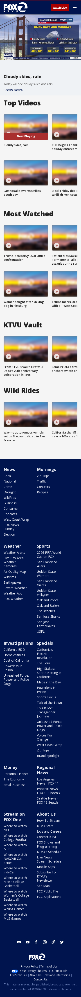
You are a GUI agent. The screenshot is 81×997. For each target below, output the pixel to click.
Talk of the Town (49, 702)
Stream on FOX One (14, 816)
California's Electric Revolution (45, 653)
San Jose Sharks (48, 616)
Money (10, 767)
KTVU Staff (45, 826)
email (19, 942)
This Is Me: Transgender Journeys (46, 712)
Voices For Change (44, 737)
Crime (8, 487)
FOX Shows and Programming (48, 844)
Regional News (46, 770)
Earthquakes (13, 582)
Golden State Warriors (46, 573)
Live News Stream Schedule (49, 859)
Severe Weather (15, 588)
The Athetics (46, 611)
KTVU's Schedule (49, 852)
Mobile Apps (46, 867)
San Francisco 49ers (47, 564)
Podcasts (10, 514)
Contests (43, 487)
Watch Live (60, 7)
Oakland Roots (47, 600)
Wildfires (10, 497)
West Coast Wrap (16, 519)
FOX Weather (13, 599)
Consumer (11, 508)
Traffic (41, 481)
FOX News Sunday (11, 527)
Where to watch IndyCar (15, 870)
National (10, 481)
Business (10, 503)
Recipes (42, 492)
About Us (46, 814)
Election (9, 534)
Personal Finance (16, 774)
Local (7, 476)
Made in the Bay (49, 682)
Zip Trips (43, 476)
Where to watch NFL (15, 828)
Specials (45, 643)
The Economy (14, 779)
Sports (43, 546)
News (9, 469)
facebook (36, 942)
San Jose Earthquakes (46, 624)
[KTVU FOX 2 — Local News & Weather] (17, 7)
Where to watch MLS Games (15, 916)
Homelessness (14, 655)
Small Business (14, 784)
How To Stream (48, 820)
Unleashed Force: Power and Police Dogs (16, 679)
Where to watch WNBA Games (15, 907)
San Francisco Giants (47, 583)
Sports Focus (46, 697)
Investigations (18, 643)
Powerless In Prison (13, 668)
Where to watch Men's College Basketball (15, 881)
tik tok (53, 942)
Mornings (46, 469)
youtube (27, 942)
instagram (44, 942)
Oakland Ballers (48, 605)
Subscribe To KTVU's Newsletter (46, 876)
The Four (43, 663)
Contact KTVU (47, 837)
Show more (13, 90)
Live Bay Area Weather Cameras (14, 562)
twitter (61, 942)
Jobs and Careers (49, 831)
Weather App (13, 593)
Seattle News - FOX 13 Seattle (47, 800)
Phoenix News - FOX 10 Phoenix (48, 791)
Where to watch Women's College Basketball (16, 895)
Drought (10, 492)
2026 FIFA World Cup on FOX (49, 554)
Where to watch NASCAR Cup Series (15, 858)
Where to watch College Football (15, 837)
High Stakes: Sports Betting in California (49, 672)
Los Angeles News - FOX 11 (48, 781)
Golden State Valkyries (46, 592)
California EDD (14, 649)
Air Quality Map (15, 571)
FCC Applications (49, 897)
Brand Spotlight (48, 755)
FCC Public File (47, 891)
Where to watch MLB (15, 847)
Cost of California (16, 660)
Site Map (43, 886)
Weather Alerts (14, 552)
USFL (41, 631)
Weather (12, 546)
